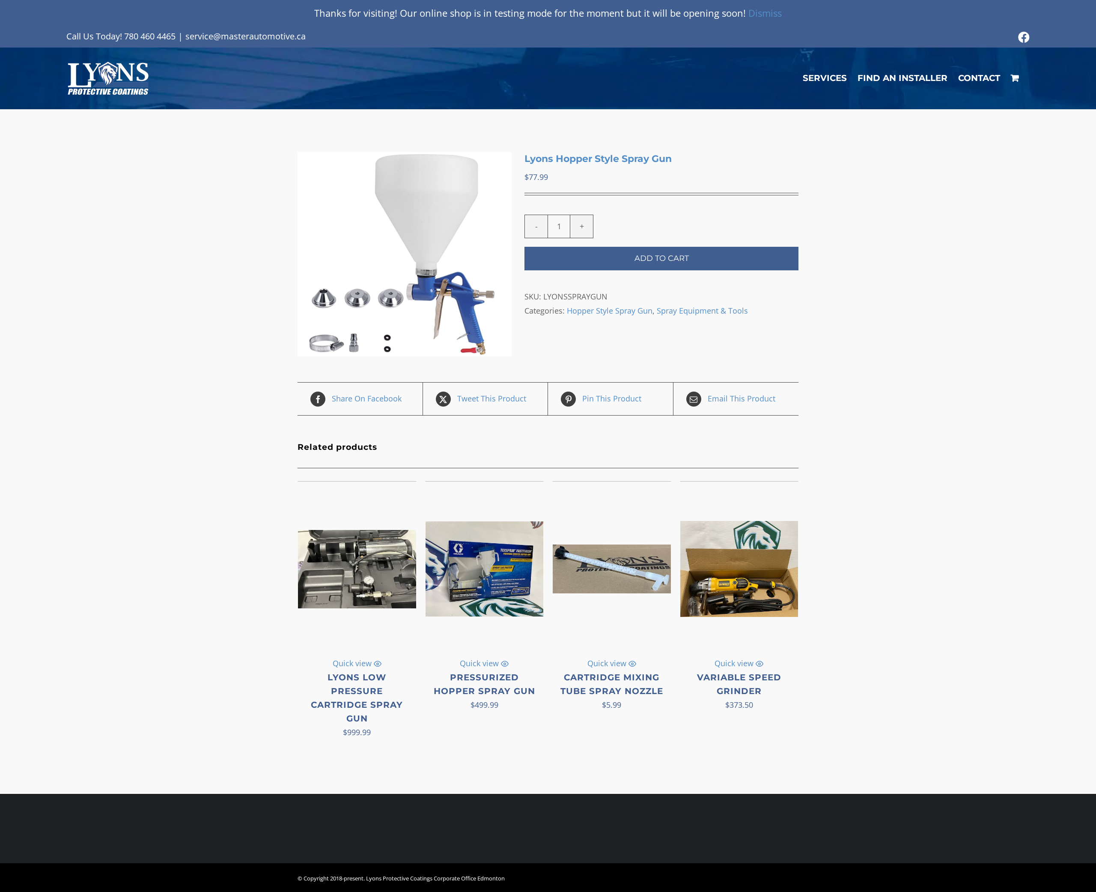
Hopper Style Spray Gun (609, 310)
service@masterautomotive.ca (245, 36)
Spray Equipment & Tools (702, 310)
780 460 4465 (150, 36)
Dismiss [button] (765, 12)
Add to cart (661, 258)
